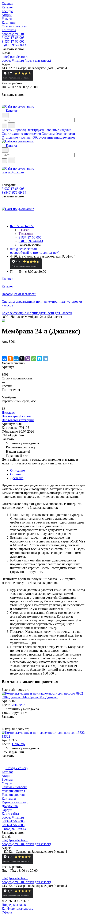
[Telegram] (45, 358)
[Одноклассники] (10, 358)
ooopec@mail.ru (13, 34)
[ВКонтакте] (4, 358)
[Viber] (27, 358)
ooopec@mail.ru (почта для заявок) (26, 60)
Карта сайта (10, 813)
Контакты (9, 798)
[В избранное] (3, 346)
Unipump (18, 744)
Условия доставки (14, 794)
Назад (24, 230)
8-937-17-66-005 (13, 37)
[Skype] (39, 358)
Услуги (7, 783)
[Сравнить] (4, 350)
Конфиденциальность (17, 908)
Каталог (7, 772)
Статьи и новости (14, 787)
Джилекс (8, 412)
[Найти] (11, 125)
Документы (10, 806)
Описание (17, 470)
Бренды (7, 779)
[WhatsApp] (33, 358)
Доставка (16, 478)
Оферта (7, 810)
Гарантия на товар (15, 802)
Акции (7, 775)
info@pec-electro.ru (15, 56)
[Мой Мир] (16, 358)
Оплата (15, 474)
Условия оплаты (13, 791)
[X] (21, 358)
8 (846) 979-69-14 (14, 45)
